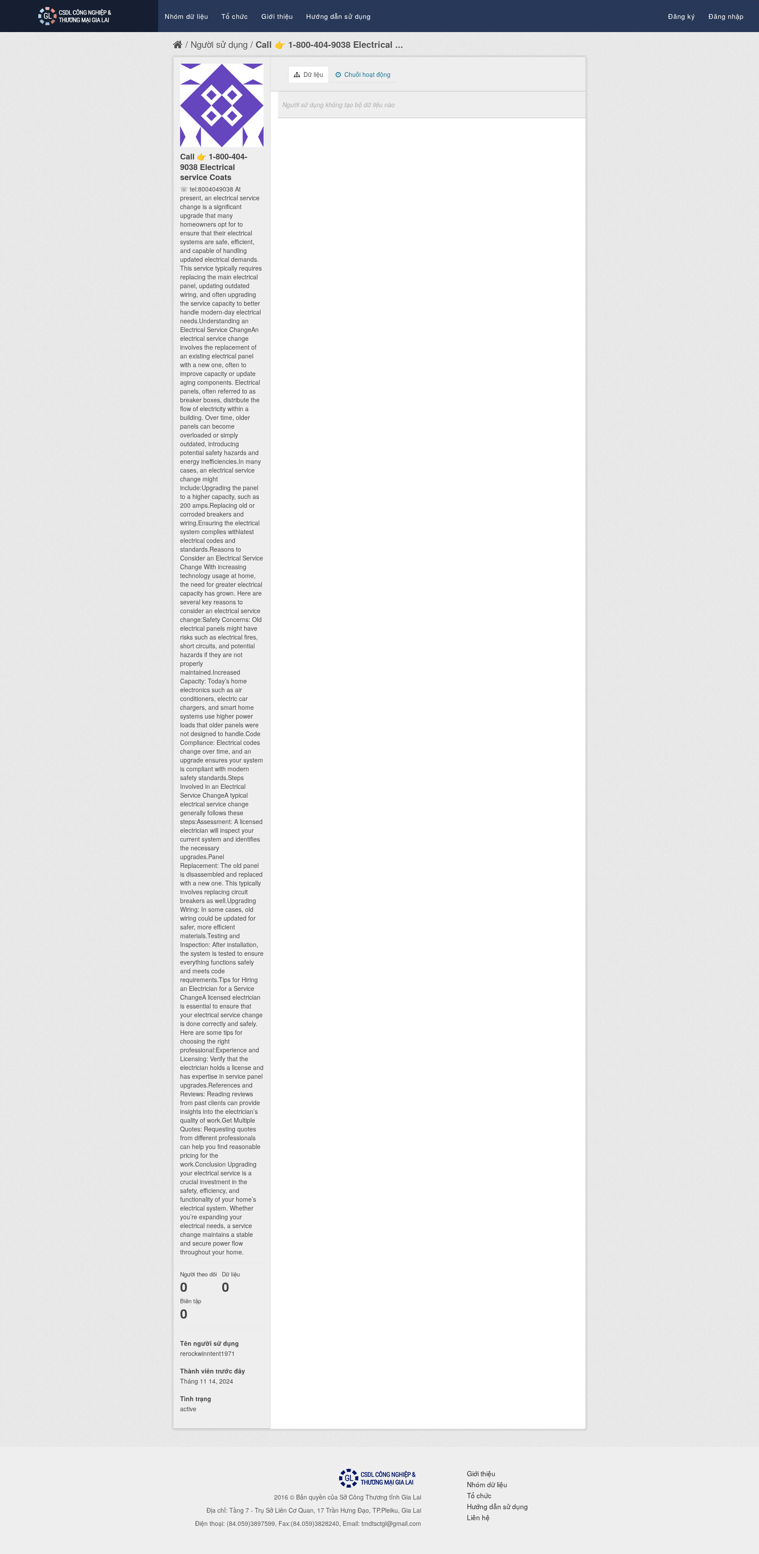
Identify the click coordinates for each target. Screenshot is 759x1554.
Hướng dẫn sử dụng (338, 16)
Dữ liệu (312, 74)
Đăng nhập (726, 16)
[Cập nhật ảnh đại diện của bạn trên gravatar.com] (222, 105)
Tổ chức (234, 16)
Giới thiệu (277, 16)
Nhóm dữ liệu (186, 16)
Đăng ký (681, 16)
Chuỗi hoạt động (366, 74)
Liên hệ (478, 1517)
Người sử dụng (219, 44)
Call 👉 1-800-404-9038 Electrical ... (329, 44)
